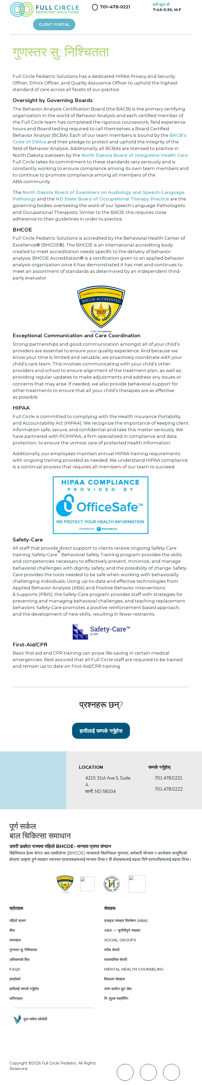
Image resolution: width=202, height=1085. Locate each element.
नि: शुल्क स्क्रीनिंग (116, 998)
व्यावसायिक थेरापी (115, 959)
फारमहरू (15, 940)
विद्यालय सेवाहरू (114, 979)
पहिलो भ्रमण (17, 920)
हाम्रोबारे (15, 979)
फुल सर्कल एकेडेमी (35, 1019)
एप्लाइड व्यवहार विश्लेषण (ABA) (126, 920)
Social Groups (120, 940)
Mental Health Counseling (134, 969)
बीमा (12, 930)
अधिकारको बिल (19, 959)
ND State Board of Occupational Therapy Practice (112, 199)
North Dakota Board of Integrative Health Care (134, 155)
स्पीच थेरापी (111, 949)
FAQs (14, 969)
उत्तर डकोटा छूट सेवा (118, 988)
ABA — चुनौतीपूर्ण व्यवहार (122, 930)
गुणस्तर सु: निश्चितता (23, 949)
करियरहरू (16, 998)
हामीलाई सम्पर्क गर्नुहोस (101, 731)
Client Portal (54, 24)
